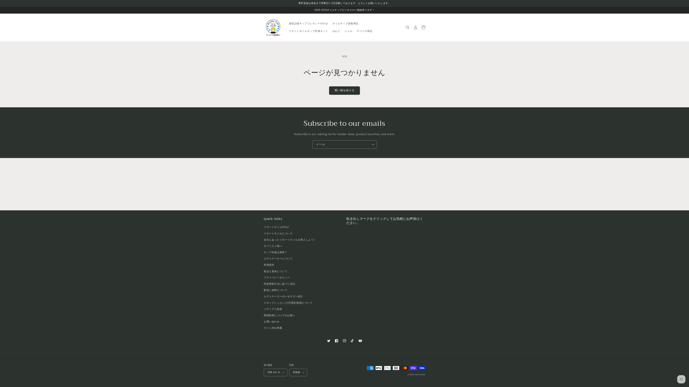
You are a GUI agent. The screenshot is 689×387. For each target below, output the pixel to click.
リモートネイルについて (278, 233)
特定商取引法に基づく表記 (279, 284)
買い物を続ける (344, 90)
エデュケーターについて (278, 258)
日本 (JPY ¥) (274, 372)
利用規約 (269, 265)
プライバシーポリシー (277, 277)
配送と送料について (275, 290)
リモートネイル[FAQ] (276, 227)
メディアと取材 (273, 309)
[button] (408, 27)
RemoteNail (420, 375)
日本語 (296, 372)
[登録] (373, 144)
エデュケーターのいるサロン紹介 (283, 296)
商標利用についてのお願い (279, 315)
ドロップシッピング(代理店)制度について (288, 303)
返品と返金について (275, 271)
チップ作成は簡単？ (275, 252)
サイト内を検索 (273, 328)
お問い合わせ (272, 321)
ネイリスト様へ (273, 246)
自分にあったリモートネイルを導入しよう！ (290, 239)
